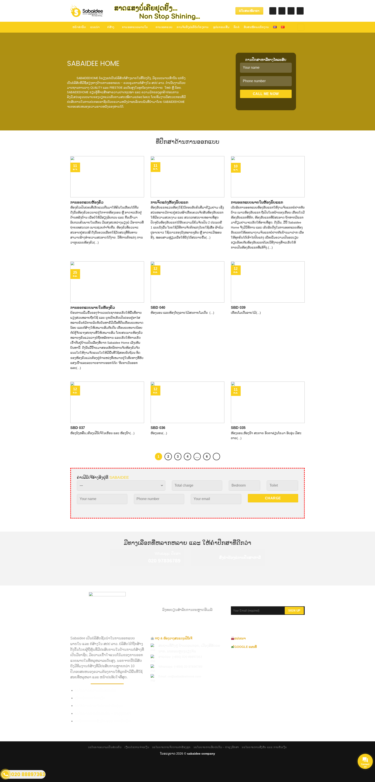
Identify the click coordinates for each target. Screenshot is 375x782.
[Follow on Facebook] (272, 11)
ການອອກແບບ (164, 27)
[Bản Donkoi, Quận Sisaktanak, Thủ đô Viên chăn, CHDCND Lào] (207, 11)
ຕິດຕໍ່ (236, 27)
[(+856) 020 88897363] (227, 11)
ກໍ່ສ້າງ (110, 27)
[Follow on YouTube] (300, 11)
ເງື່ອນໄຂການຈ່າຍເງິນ (90, 698)
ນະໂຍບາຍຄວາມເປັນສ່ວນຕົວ (95, 690)
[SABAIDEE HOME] (86, 11)
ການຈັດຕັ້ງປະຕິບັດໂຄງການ (193, 27)
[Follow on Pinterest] (291, 11)
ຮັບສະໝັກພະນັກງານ (256, 27)
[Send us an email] (281, 11)
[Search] (300, 27)
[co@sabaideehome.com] (213, 11)
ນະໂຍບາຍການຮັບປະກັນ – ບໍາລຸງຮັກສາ (103, 713)
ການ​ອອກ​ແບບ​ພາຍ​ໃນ (135, 27)
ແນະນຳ (95, 27)
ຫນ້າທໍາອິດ (79, 27)
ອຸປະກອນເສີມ (221, 27)
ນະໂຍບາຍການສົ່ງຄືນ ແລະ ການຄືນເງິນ (103, 721)
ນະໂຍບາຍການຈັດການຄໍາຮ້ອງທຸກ (99, 705)
